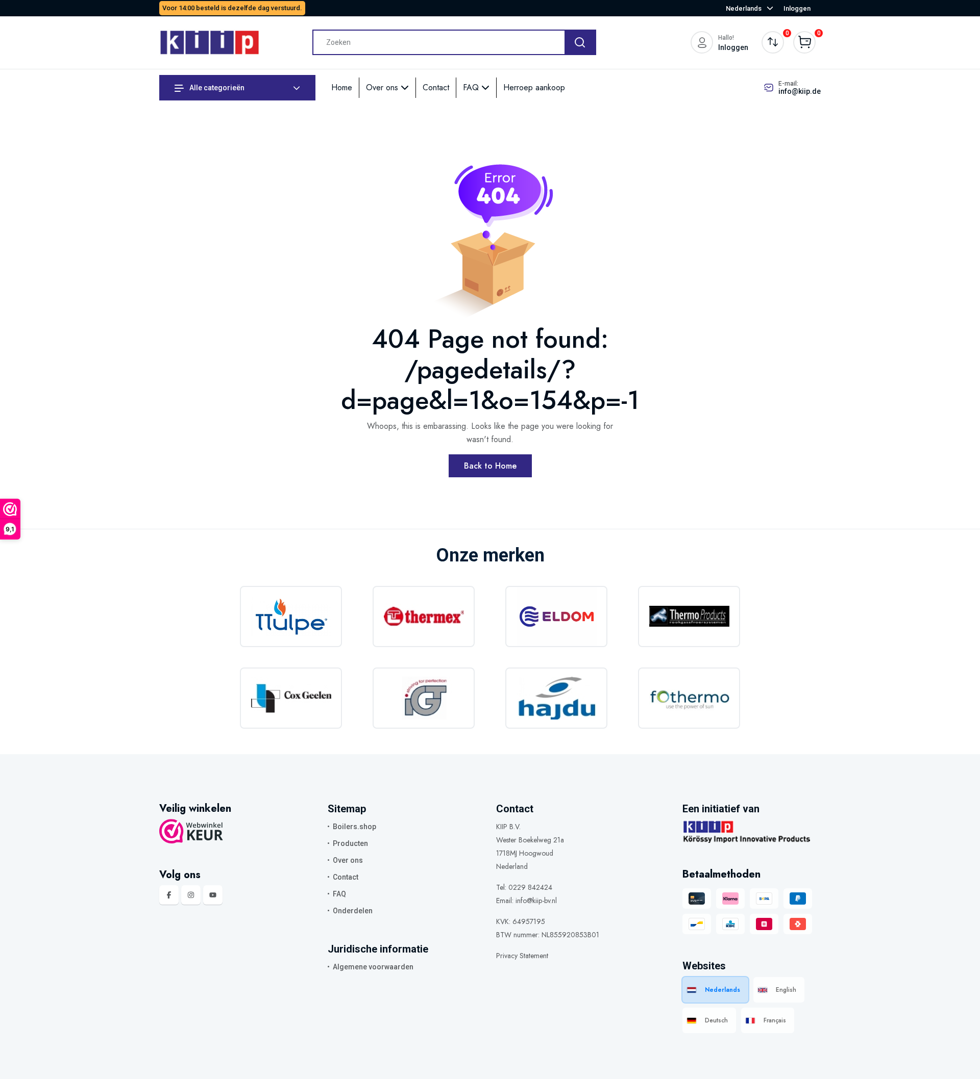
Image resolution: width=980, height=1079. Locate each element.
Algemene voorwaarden (373, 967)
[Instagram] (191, 895)
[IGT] (424, 698)
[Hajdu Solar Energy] (556, 698)
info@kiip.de (799, 91)
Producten (350, 843)
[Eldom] (556, 616)
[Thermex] (424, 616)
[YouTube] (213, 895)
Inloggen (797, 8)
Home (341, 87)
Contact (436, 87)
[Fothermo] (689, 698)
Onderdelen (353, 911)
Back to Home (490, 466)
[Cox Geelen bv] (291, 698)
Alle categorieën (216, 88)
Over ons (383, 87)
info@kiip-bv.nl (536, 900)
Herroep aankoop (534, 87)
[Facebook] (169, 895)
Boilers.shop (354, 827)
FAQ (472, 87)
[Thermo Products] (689, 616)
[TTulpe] (291, 616)
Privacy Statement (522, 955)
